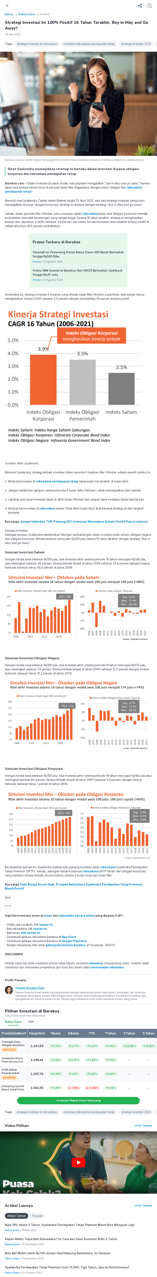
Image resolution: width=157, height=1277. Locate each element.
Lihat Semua (143, 1125)
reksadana (90, 213)
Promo (37, 261)
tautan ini (46, 924)
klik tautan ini (30, 932)
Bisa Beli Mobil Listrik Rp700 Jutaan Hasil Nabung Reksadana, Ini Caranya (57, 1253)
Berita (9, 14)
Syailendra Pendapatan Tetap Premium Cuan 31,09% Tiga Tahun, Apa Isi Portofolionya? (67, 1267)
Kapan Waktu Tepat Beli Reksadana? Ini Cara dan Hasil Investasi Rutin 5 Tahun (61, 1239)
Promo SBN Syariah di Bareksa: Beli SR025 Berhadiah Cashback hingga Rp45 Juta (77, 272)
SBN (31, 1022)
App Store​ (68, 937)
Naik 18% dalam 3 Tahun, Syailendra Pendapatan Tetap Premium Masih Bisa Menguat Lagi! (70, 1225)
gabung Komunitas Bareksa (65, 945)
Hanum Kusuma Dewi (30, 988)
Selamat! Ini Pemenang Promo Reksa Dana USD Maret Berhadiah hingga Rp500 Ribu (78, 254)
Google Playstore (74, 941)
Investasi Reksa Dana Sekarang (79, 1100)
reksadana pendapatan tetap (57, 481)
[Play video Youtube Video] (78, 1162)
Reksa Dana (26, 14)
